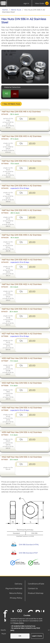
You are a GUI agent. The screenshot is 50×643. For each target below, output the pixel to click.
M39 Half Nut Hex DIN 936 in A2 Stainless (21, 433)
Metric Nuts (16, 10)
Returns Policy (15, 593)
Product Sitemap (35, 593)
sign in (26, 3)
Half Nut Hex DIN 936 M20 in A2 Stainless (21, 260)
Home (5, 10)
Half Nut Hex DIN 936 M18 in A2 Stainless (21, 236)
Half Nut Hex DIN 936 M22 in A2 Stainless (21, 285)
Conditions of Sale (36, 584)
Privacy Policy (16, 598)
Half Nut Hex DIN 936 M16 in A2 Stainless (21, 211)
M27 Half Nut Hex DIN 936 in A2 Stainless (21, 334)
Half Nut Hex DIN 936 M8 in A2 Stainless (21, 112)
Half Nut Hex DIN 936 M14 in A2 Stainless (21, 186)
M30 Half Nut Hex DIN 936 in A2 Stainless (21, 359)
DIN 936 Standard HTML (29, 545)
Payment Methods (14, 588)
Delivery (18, 584)
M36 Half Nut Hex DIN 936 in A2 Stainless (21, 408)
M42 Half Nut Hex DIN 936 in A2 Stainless (21, 458)
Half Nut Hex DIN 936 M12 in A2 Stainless (21, 162)
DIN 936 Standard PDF (28, 553)
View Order (39, 3)
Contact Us (33, 588)
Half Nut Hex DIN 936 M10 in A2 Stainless (21, 137)
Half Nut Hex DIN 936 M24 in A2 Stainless (21, 310)
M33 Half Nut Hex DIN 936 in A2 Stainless (21, 384)
